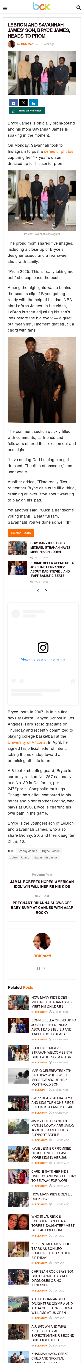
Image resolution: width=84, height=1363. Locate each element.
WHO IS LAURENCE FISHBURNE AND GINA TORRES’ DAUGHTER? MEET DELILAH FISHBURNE (52, 1223)
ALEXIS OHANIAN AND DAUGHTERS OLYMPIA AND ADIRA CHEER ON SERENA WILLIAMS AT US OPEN (52, 1306)
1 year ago (47, 44)
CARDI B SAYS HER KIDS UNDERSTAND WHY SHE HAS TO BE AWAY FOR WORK (53, 1176)
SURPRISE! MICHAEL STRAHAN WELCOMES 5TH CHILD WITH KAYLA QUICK (51, 1052)
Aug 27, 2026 (40, 557)
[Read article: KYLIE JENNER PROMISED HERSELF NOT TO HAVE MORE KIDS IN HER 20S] (18, 1154)
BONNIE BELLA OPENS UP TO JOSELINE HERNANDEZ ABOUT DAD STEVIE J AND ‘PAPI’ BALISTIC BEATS (52, 569)
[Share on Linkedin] (33, 102)
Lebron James (19, 857)
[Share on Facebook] (13, 102)
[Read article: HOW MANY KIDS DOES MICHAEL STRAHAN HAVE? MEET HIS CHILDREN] (17, 548)
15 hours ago (60, 1204)
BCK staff (27, 44)
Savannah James (46, 857)
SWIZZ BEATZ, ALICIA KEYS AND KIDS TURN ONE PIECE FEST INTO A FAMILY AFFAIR (52, 1102)
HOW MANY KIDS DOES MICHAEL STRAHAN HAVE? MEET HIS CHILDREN (50, 547)
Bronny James (27, 851)
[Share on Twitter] (23, 102)
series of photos (58, 151)
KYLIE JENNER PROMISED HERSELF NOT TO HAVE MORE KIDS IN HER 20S (51, 1153)
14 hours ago (60, 1163)
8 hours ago (60, 1062)
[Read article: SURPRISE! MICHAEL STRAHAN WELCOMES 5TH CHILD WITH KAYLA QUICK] (18, 1053)
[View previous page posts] (38, 590)
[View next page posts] (46, 590)
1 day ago (58, 1235)
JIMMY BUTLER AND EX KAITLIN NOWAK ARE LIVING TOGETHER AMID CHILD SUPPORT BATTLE (52, 1128)
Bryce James (51, 851)
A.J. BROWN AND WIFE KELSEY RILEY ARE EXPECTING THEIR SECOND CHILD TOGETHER (52, 1333)
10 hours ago (60, 1140)
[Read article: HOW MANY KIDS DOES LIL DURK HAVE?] (18, 1199)
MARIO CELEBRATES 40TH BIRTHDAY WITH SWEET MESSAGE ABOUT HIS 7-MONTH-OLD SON (51, 1077)
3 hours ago (60, 1012)
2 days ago (59, 1345)
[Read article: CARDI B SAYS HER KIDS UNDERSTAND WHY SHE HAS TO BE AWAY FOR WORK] (18, 1177)
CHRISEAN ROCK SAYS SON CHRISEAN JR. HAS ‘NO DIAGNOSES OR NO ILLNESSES (52, 1278)
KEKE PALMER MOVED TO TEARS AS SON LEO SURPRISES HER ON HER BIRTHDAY (51, 1251)
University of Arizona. (27, 742)
